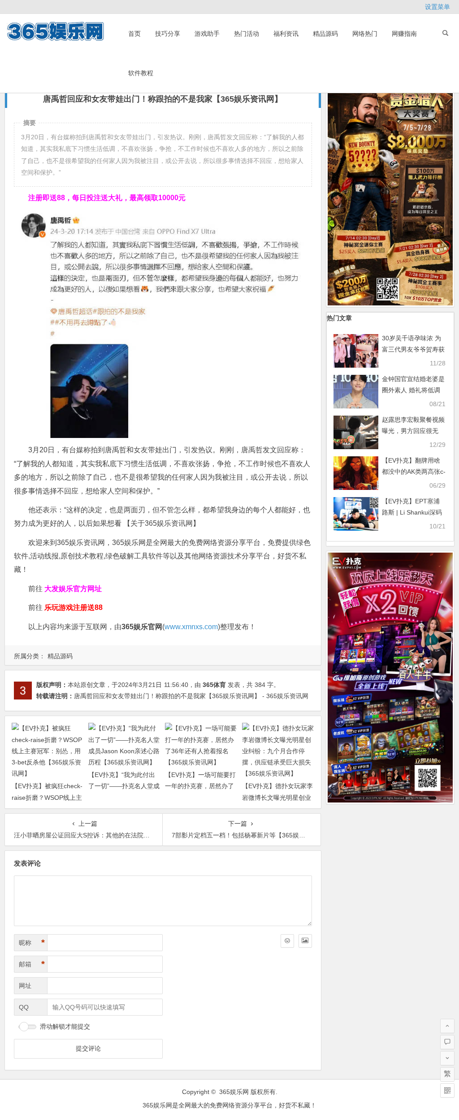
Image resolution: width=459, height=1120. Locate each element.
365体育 (214, 684)
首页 (134, 33)
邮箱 (32, 964)
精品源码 (325, 33)
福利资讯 (286, 33)
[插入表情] (287, 941)
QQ (24, 1007)
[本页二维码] (447, 1090)
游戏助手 (207, 33)
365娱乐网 (234, 1091)
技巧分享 (167, 33)
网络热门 (364, 33)
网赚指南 (404, 33)
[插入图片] (305, 941)
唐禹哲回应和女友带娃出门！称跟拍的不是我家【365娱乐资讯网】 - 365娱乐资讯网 (191, 695)
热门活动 (246, 33)
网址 (25, 985)
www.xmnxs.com (191, 627)
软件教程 (140, 73)
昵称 (32, 943)
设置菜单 (437, 6)
